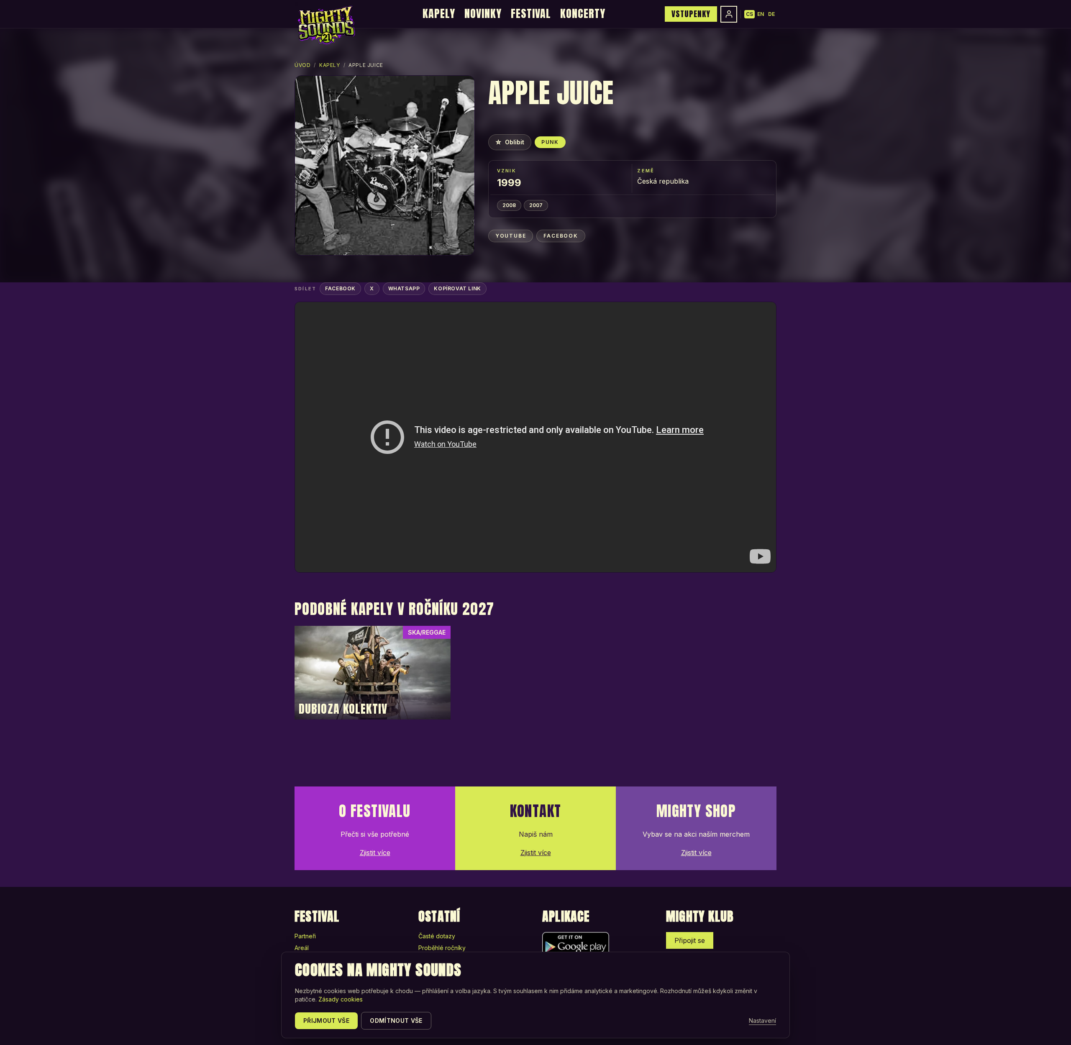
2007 (536, 205)
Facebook (560, 236)
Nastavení (762, 1020)
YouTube (510, 236)
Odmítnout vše (396, 1020)
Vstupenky (690, 14)
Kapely (439, 13)
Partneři (305, 936)
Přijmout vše (326, 1020)
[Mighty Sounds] (326, 25)
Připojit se (689, 940)
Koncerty (582, 13)
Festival (531, 13)
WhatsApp (404, 288)
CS (749, 14)
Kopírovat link (457, 288)
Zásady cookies (340, 999)
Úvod (302, 65)
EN (760, 14)
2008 (509, 205)
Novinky (483, 13)
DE (771, 14)
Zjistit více (375, 852)
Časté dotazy (436, 936)
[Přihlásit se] (728, 14)
